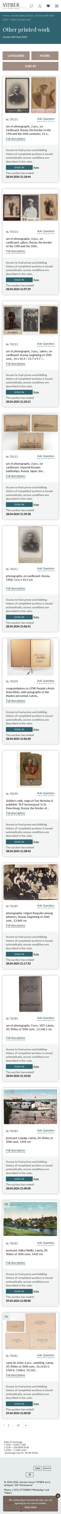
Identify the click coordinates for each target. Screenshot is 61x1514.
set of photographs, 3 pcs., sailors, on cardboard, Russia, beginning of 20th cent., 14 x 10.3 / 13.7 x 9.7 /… (29, 355)
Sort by (30, 66)
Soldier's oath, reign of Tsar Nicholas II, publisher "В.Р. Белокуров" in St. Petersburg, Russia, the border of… (30, 804)
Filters (45, 56)
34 (18, 1425)
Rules (36, 167)
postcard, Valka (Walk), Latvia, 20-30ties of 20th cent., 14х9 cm (27, 1252)
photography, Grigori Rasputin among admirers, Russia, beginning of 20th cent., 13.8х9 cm (29, 916)
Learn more (30, 1506)
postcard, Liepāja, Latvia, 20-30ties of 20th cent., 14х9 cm (29, 1140)
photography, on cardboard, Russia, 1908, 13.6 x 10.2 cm (28, 578)
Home (6, 15)
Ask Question (45, 119)
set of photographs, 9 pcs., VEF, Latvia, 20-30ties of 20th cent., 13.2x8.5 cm (30, 1027)
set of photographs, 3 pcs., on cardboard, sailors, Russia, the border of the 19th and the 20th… (29, 242)
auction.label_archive (22, 15)
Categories (16, 56)
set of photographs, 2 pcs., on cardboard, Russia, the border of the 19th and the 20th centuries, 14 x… (28, 130)
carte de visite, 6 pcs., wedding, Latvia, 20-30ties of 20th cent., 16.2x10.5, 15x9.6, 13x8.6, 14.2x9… (30, 1366)
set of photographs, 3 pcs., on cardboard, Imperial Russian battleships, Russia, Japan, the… (25, 467)
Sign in (19, 167)
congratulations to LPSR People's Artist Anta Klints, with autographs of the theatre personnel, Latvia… (30, 692)
